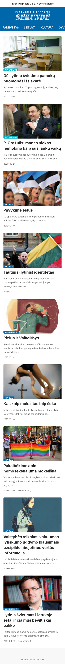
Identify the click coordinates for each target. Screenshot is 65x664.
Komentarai (11, 332)
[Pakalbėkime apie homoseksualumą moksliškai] (32, 443)
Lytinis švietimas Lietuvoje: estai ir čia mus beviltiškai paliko (28, 620)
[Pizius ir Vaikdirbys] (32, 316)
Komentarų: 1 (24, 641)
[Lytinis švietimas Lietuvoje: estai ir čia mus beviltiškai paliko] (32, 593)
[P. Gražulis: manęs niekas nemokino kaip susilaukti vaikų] (32, 121)
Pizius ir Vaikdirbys (21, 338)
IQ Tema (9, 204)
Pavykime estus (18, 210)
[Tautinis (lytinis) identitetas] (32, 250)
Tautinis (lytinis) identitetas (28, 272)
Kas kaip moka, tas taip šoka (29, 403)
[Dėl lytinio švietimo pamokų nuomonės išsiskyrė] (32, 53)
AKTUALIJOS (11, 70)
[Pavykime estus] (32, 188)
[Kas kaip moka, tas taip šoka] (32, 381)
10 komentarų (24, 490)
